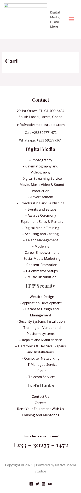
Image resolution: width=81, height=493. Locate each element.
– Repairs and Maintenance (40, 340)
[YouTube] (50, 484)
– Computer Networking (40, 358)
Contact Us (40, 396)
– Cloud (41, 371)
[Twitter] (37, 484)
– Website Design (40, 296)
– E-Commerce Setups (40, 271)
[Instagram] (43, 484)
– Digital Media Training (40, 228)
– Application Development (41, 303)
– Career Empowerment (40, 252)
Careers (41, 402)
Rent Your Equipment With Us (40, 408)
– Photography (40, 160)
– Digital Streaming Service (41, 178)
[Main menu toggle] (71, 19)
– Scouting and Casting (40, 234)
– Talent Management (40, 240)
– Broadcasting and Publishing (41, 203)
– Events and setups (40, 209)
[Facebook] (31, 484)
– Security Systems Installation (40, 321)
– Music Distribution (40, 277)
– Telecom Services (40, 377)
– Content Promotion (40, 264)
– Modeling (40, 246)
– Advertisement (41, 197)
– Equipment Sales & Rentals (40, 221)
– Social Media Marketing (40, 258)
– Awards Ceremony (40, 215)
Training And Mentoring (41, 415)
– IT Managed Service (40, 364)
